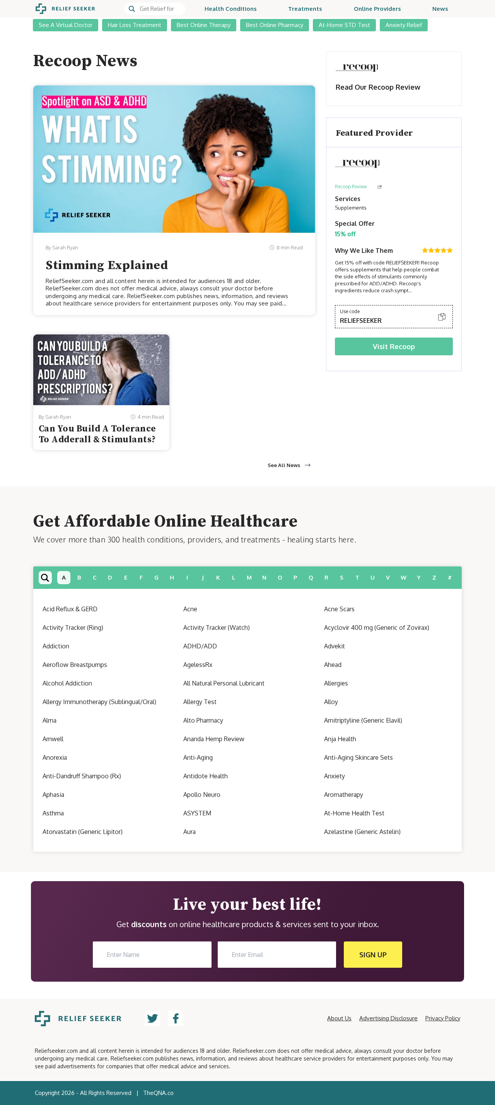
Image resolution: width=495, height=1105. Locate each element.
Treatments (305, 8)
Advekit (334, 646)
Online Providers (377, 8)
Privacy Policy (442, 1018)
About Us (339, 1018)
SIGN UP (373, 954)
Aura (189, 832)
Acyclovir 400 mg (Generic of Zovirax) (376, 627)
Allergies (336, 683)
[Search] (154, 9)
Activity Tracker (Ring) (73, 627)
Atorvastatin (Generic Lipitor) (83, 832)
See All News (284, 465)
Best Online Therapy (203, 25)
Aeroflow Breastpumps (75, 664)
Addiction (56, 646)
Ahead (332, 664)
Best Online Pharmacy (274, 25)
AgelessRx (197, 664)
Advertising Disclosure (388, 1018)
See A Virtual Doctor (65, 25)
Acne (190, 609)
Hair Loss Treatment (134, 25)
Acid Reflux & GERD (70, 609)
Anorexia (55, 757)
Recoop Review (351, 186)
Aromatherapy (343, 794)
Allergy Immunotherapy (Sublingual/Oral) (99, 702)
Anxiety (334, 776)
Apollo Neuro (201, 794)
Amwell (53, 739)
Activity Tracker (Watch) (216, 627)
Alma (49, 720)
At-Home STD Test (344, 25)
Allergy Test (200, 702)
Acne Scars (339, 609)
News (440, 8)
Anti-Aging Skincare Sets (358, 757)
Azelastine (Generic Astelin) (362, 832)
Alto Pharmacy (203, 720)
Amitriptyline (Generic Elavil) (363, 720)
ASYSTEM (197, 813)
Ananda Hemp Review (213, 739)
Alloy (331, 702)
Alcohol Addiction (67, 683)
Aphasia (53, 794)
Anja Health (340, 739)
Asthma (53, 813)
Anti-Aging (198, 757)
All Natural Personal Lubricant (224, 683)
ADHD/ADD (200, 646)
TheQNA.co (158, 1092)
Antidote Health (205, 776)
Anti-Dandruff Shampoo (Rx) (82, 776)
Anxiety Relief (404, 25)
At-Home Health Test (354, 813)
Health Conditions (231, 8)
